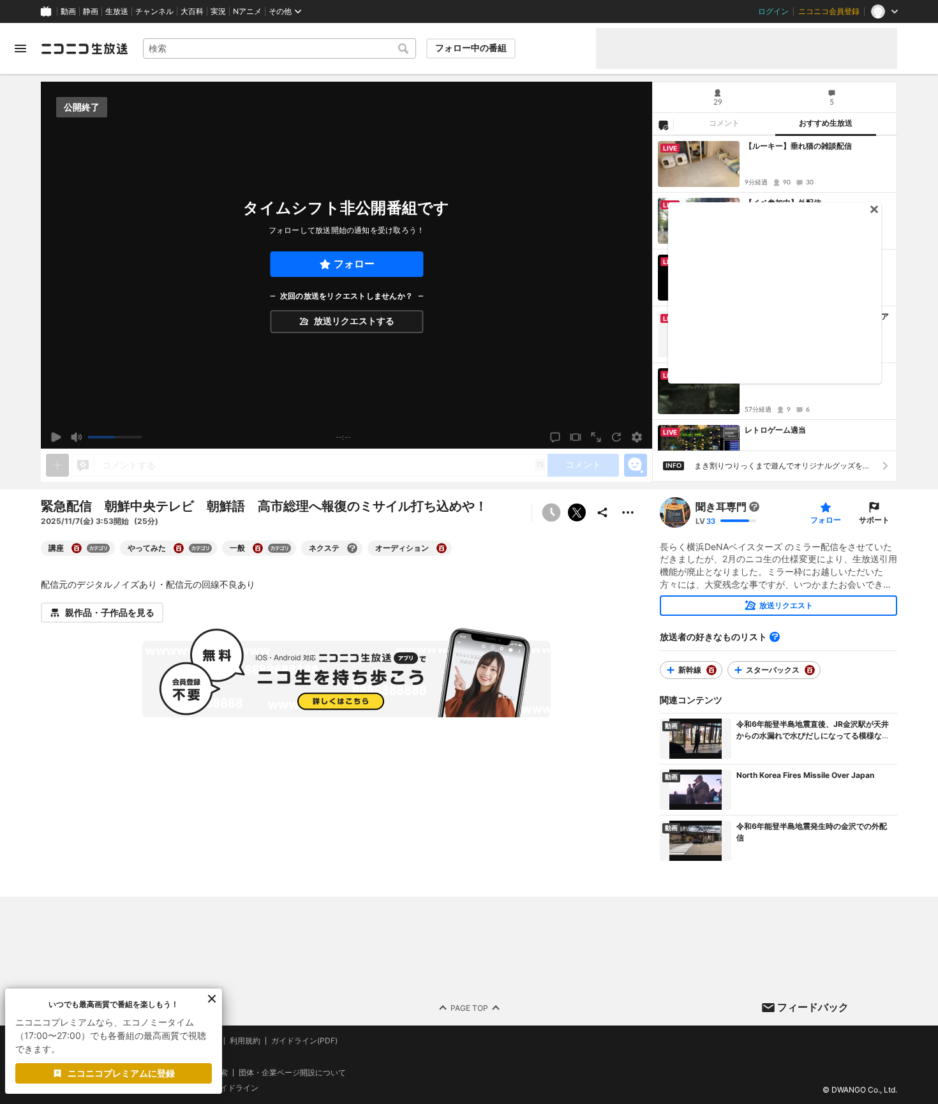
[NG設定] (663, 124)
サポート (874, 520)
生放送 (116, 11)
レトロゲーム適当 (775, 430)
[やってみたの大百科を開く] (179, 548)
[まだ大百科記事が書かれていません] (754, 507)
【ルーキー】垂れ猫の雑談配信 (798, 146)
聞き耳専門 (721, 506)
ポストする (577, 512)
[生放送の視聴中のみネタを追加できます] (57, 465)
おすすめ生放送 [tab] (825, 123)
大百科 (192, 11)
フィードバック (813, 1007)
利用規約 (245, 1041)
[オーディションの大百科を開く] (441, 548)
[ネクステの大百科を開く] (352, 548)
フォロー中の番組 (471, 48)
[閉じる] (212, 998)
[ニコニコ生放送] (84, 48)
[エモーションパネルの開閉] (635, 465)
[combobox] (279, 48)
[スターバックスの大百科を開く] (810, 670)
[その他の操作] (628, 512)
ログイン (773, 11)
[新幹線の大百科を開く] (711, 670)
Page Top (469, 1008)
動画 (68, 11)
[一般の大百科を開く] (258, 548)
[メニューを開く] (20, 48)
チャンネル (154, 11)
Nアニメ (247, 11)
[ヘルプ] (775, 637)
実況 (218, 11)
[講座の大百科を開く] (76, 548)
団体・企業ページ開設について (292, 1073)
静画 (90, 11)
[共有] (602, 512)
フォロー (354, 263)
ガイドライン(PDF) (304, 1041)
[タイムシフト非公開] (551, 512)
